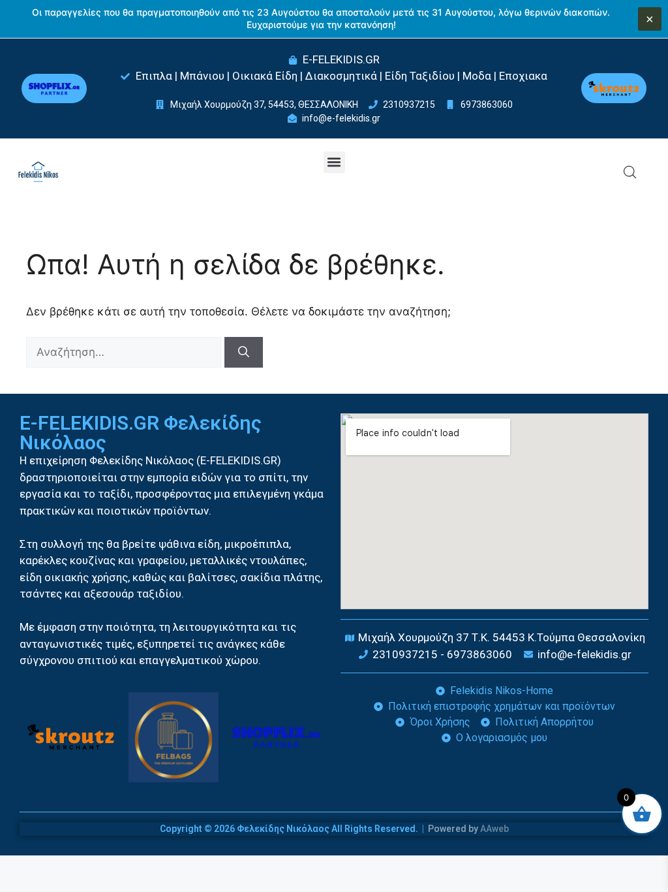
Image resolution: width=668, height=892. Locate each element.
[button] (334, 162)
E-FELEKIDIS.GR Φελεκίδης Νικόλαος (141, 432)
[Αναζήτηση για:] (125, 351)
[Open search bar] (630, 172)
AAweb (494, 828)
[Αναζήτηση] (243, 352)
